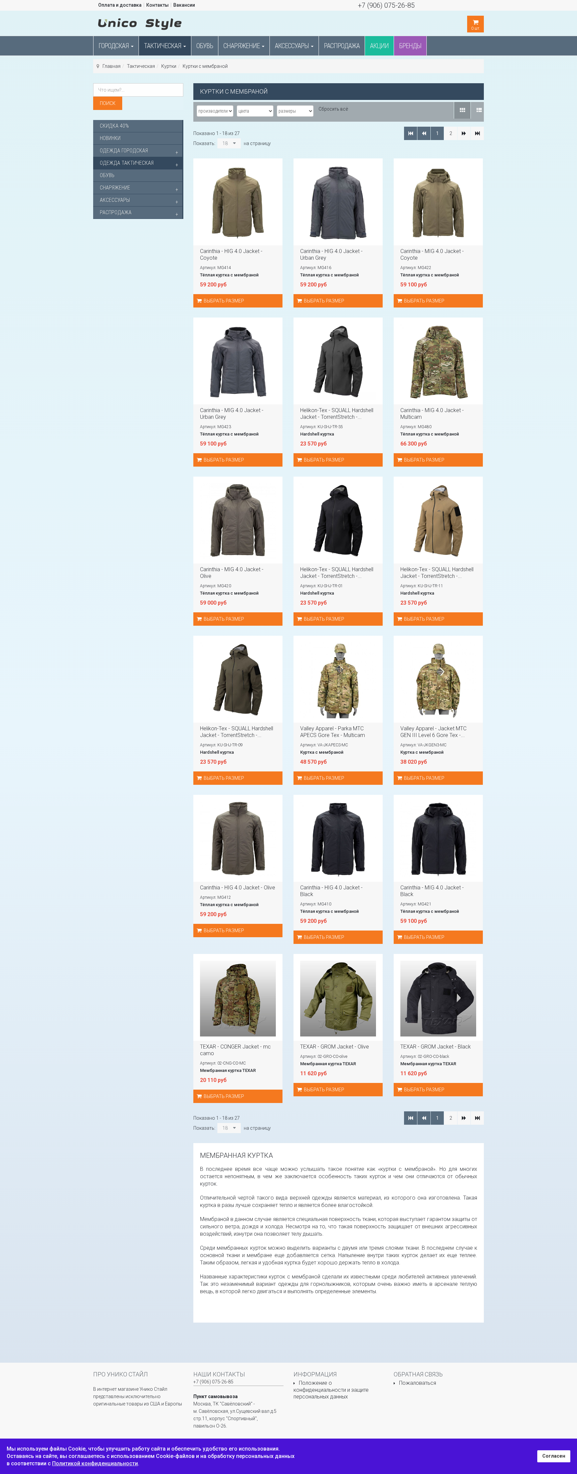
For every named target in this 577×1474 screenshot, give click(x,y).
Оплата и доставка (120, 5)
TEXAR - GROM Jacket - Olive (334, 1046)
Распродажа (342, 46)
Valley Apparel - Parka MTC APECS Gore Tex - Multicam (332, 731)
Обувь (204, 46)
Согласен (553, 1456)
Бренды (410, 46)
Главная (112, 66)
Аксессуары (292, 46)
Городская (114, 46)
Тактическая (163, 46)
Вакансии (184, 5)
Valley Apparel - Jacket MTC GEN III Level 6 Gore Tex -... (433, 731)
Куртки (168, 66)
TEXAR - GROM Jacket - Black (435, 1046)
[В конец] (477, 133)
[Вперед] (463, 133)
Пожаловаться (417, 1383)
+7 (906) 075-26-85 (386, 5)
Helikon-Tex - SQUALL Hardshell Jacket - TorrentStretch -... (336, 413)
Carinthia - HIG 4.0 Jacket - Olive (237, 887)
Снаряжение (242, 46)
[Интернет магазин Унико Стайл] (140, 22)
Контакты (157, 5)
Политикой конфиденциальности (95, 1463)
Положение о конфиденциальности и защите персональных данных (331, 1390)
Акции (379, 46)
